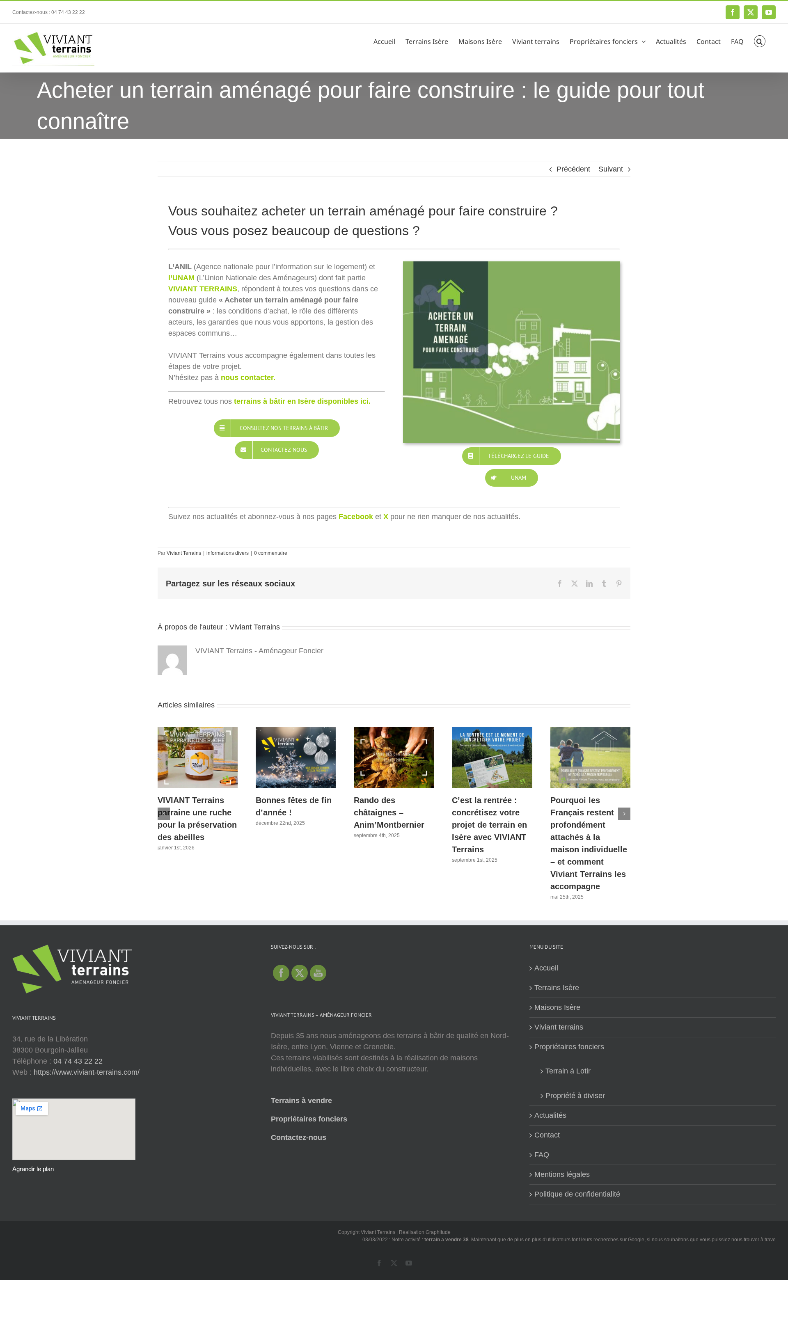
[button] (759, 40)
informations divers (227, 553)
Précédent (573, 169)
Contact (547, 1135)
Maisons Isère (557, 1007)
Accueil (546, 968)
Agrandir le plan (33, 1168)
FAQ (541, 1155)
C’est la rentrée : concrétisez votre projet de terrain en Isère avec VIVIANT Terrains (489, 825)
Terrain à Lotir (568, 1071)
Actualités (550, 1115)
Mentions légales (562, 1174)
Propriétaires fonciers (309, 1119)
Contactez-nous (298, 1137)
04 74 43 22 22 (78, 1061)
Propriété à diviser (575, 1096)
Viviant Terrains (184, 553)
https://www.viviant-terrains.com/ (87, 1072)
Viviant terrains (558, 1027)
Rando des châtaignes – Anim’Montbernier (389, 812)
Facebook (356, 517)
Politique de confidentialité (577, 1194)
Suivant (610, 169)
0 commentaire (270, 553)
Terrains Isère (556, 988)
